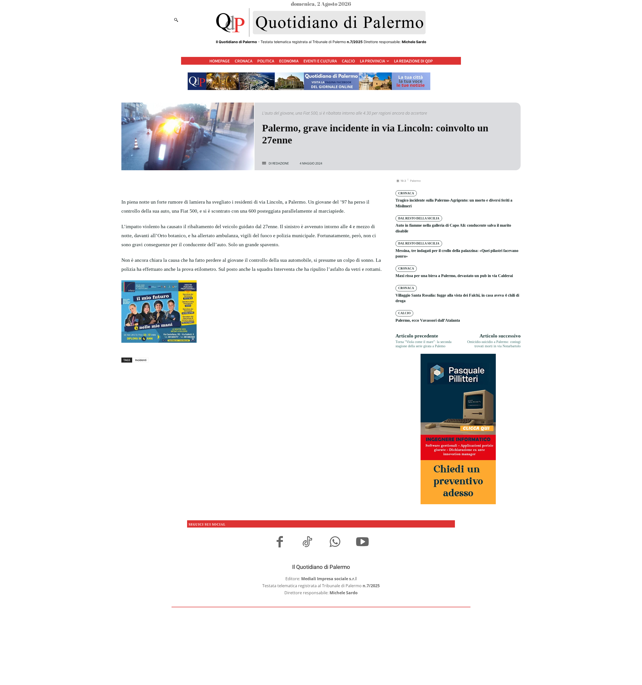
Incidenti (140, 360)
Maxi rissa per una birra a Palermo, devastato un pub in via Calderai (454, 276)
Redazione (280, 163)
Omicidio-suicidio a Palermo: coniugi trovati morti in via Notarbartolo (494, 344)
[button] (176, 19)
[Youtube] (362, 542)
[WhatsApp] (270, 184)
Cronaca (406, 193)
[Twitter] (247, 184)
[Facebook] (235, 184)
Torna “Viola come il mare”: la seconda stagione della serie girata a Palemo (423, 344)
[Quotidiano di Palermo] (321, 22)
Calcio (404, 313)
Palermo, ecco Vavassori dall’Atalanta (427, 320)
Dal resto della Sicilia (418, 218)
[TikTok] (307, 542)
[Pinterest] (258, 184)
